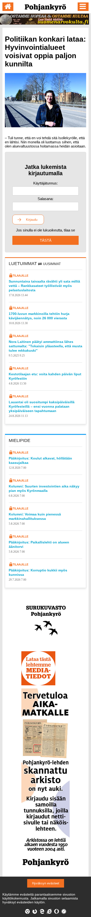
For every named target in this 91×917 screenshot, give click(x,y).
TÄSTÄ (45, 240)
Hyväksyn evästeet (45, 883)
